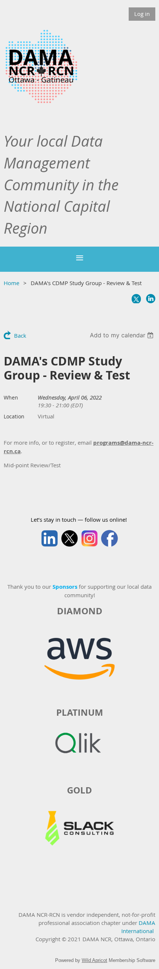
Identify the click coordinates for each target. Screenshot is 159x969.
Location (14, 416)
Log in (142, 13)
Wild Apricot (94, 960)
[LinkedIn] (150, 298)
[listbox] (122, 335)
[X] (136, 298)
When (11, 397)
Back (20, 335)
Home (11, 283)
